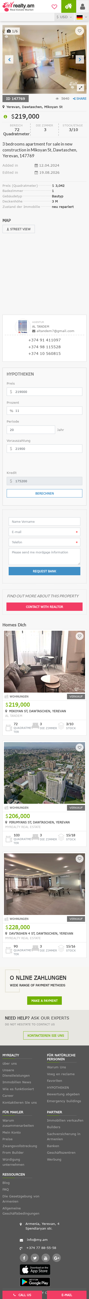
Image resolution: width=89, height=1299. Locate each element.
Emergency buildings (64, 1101)
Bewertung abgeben (63, 1094)
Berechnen (44, 493)
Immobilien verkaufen (65, 1120)
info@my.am (37, 1240)
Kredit (12, 473)
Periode (13, 421)
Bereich (16, 125)
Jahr (60, 430)
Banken (53, 1146)
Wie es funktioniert (18, 1089)
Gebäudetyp (12, 196)
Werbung (54, 1159)
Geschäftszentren (61, 1152)
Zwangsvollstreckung (19, 1146)
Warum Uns (56, 1067)
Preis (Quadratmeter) (20, 185)
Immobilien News (16, 1082)
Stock (71, 728)
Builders (53, 1127)
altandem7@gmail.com (55, 331)
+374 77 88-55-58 (41, 1248)
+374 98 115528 (44, 347)
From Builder (13, 1152)
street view (20, 229)
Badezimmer (12, 191)
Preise (7, 1139)
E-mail (67, 1295)
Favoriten (54, 1081)
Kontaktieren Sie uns (45, 1035)
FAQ (5, 1189)
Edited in (10, 172)
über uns (9, 1063)
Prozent (13, 402)
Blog (6, 1183)
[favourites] (54, 6)
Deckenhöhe (12, 201)
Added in (10, 165)
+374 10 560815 (44, 353)
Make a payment (44, 1000)
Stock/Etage (73, 125)
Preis (11, 383)
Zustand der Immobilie (21, 207)
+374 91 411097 (44, 340)
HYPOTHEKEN (58, 1087)
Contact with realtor (44, 606)
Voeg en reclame (61, 1074)
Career (8, 1096)
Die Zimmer (44, 125)
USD (64, 17)
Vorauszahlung (18, 440)
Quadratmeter (22, 729)
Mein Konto (11, 1132)
